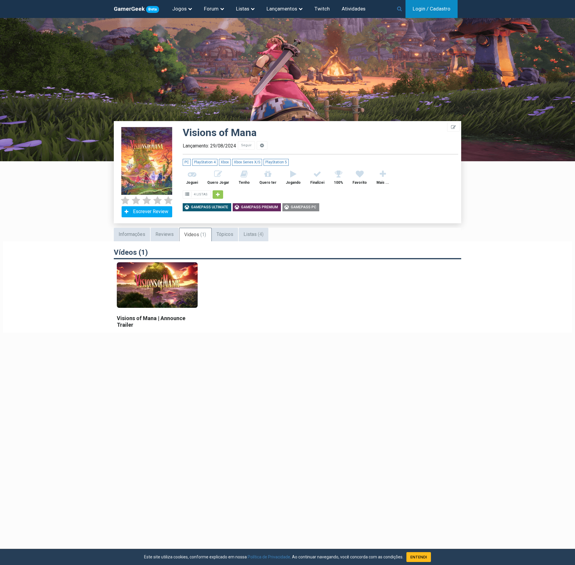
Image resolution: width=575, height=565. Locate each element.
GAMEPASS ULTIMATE (209, 207)
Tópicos (225, 234)
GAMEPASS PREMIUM (259, 207)
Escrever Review (150, 211)
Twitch (322, 9)
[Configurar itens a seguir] (262, 145)
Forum (211, 9)
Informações (132, 234)
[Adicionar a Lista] (218, 194)
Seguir (246, 145)
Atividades (353, 9)
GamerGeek (135, 8)
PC (186, 162)
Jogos (179, 9)
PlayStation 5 (276, 162)
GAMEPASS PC (303, 207)
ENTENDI (418, 557)
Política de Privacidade (269, 557)
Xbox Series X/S (247, 162)
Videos (195, 234)
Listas (242, 9)
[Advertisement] (539, 135)
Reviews (164, 234)
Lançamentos (282, 9)
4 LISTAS (200, 194)
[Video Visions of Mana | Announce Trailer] (157, 285)
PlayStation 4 (205, 162)
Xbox (225, 162)
